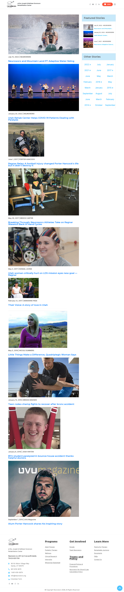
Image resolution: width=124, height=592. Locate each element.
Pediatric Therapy (51, 550)
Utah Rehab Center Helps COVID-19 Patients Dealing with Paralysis (41, 119)
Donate (109, 4)
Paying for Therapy (100, 547)
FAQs (96, 556)
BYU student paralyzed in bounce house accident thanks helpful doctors (41, 457)
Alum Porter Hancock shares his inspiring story (35, 523)
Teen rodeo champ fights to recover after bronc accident (41, 404)
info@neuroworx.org (18, 576)
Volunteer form (16, 579)
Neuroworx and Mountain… (103, 28)
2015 (109, 88)
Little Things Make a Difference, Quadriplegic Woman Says (42, 354)
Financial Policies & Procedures (76, 565)
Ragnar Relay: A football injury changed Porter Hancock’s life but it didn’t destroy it (43, 164)
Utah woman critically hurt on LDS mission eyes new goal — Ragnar (42, 274)
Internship (48, 559)
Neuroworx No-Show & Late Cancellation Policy (79, 571)
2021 (87, 70)
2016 (98, 82)
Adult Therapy (50, 547)
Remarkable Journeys (101, 550)
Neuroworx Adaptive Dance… (104, 44)
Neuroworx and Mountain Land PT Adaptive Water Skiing (41, 61)
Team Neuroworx (75, 550)
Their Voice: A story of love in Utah (28, 305)
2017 (109, 70)
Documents (98, 553)
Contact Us (98, 559)
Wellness (48, 553)
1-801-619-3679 (17, 572)
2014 (87, 105)
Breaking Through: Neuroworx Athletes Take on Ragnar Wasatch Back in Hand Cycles (40, 223)
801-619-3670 (16, 569)
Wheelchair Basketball (52, 563)
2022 (87, 64)
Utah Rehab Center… (101, 35)
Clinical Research (51, 556)
